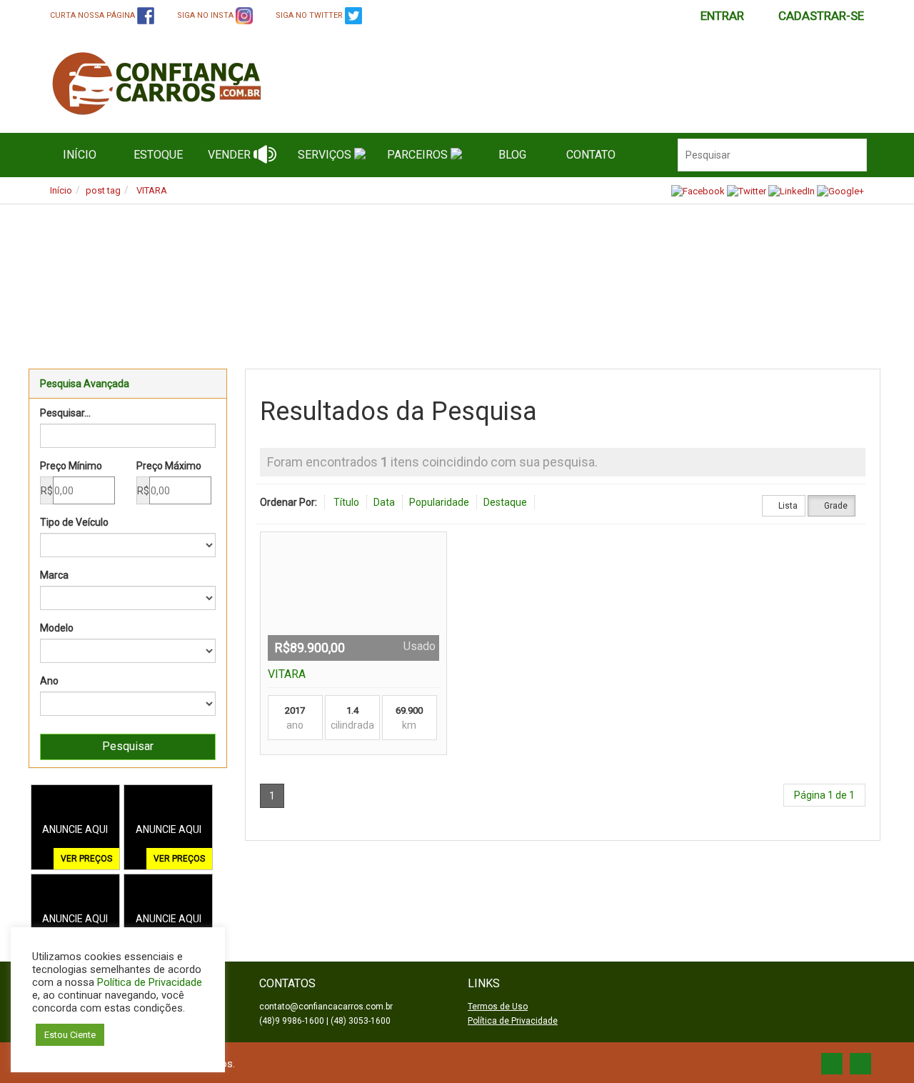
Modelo (57, 628)
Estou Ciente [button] (70, 1034)
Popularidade (439, 502)
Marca (54, 575)
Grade (835, 506)
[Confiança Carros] (213, 83)
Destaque (505, 502)
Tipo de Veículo (74, 522)
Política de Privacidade (513, 1021)
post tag (103, 190)
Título (346, 502)
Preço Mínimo (71, 465)
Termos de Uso (498, 1007)
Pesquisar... (65, 413)
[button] (61, 275)
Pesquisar (128, 746)
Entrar (722, 16)
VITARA (151, 190)
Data (384, 502)
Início (61, 190)
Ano (49, 681)
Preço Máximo (168, 465)
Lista (787, 506)
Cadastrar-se (821, 16)
